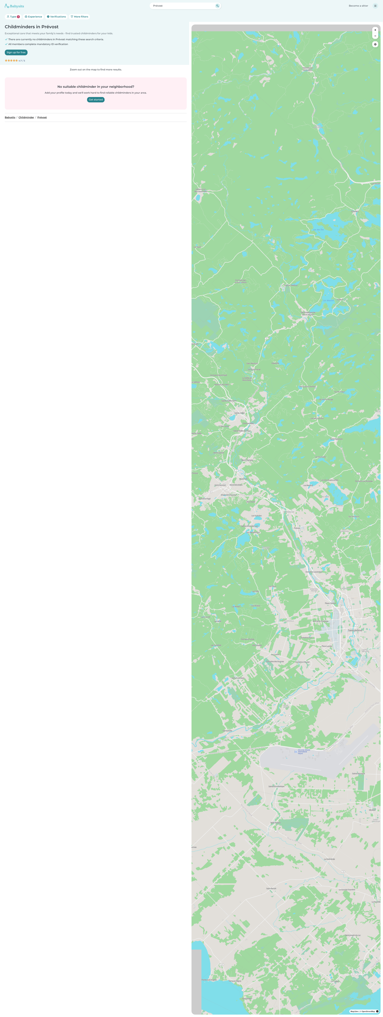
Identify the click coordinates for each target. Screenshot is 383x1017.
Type (14, 16)
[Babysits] (14, 5)
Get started (96, 99)
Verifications (58, 16)
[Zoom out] (375, 36)
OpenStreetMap (368, 1011)
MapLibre (354, 1011)
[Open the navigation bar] (375, 6)
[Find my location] (375, 44)
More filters (80, 16)
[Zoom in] (375, 30)
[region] (286, 520)
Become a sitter (358, 5)
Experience (35, 16)
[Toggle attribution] (377, 1011)
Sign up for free (16, 52)
